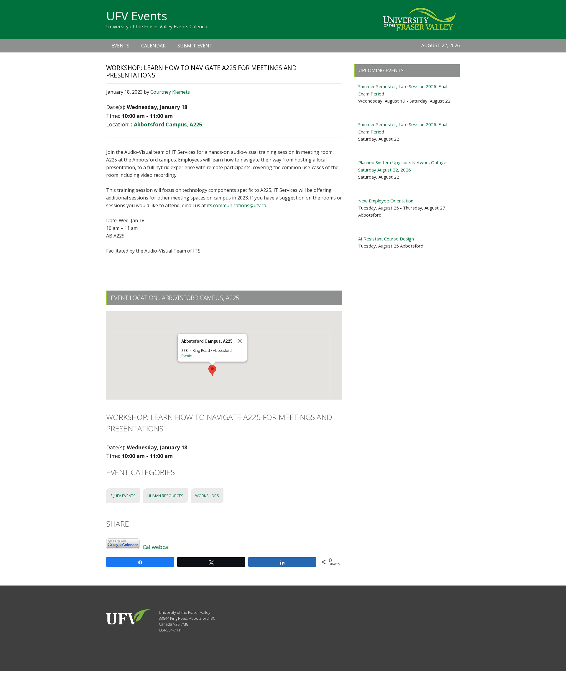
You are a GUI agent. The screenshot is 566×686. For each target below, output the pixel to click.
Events (186, 356)
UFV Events (136, 16)
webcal (161, 546)
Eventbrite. (219, 266)
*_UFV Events (123, 495)
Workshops (207, 495)
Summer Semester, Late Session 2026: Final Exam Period (402, 89)
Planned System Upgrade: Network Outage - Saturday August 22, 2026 (403, 165)
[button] (212, 370)
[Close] (240, 341)
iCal (145, 546)
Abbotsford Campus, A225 (168, 124)
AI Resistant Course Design (386, 239)
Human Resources (165, 495)
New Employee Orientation (385, 201)
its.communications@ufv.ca (236, 205)
